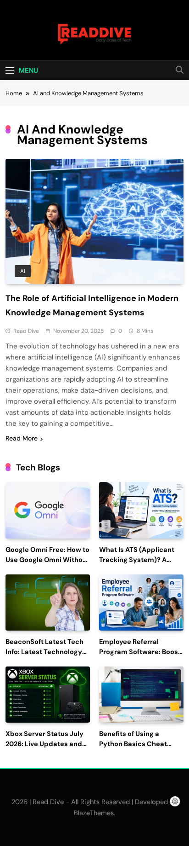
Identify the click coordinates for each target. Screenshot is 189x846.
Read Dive (26, 331)
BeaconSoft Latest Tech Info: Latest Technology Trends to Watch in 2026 (45, 651)
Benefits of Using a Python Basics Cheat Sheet (133, 744)
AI (22, 271)
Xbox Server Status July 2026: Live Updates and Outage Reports (44, 744)
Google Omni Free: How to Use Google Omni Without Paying (47, 559)
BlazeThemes (94, 813)
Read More (22, 438)
